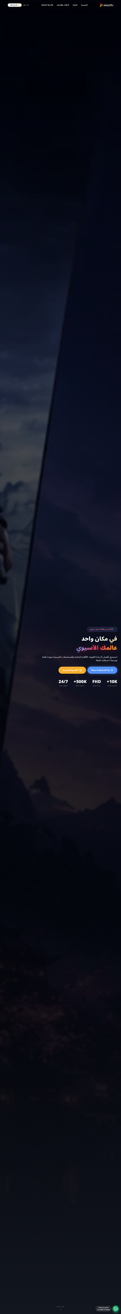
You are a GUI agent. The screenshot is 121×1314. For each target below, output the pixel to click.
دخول (25, 5)
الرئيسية (84, 5)
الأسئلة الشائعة (47, 5)
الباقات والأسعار (63, 5)
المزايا (75, 5)
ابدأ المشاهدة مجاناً (100, 670)
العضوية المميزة (70, 670)
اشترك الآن (13, 5)
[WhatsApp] (116, 1309)
